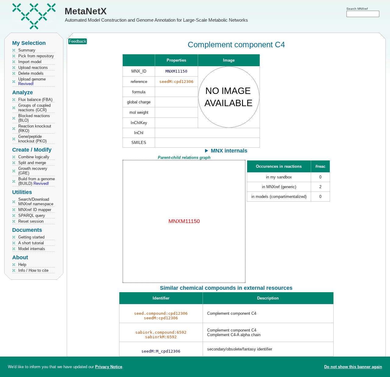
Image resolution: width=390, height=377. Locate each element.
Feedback (77, 41)
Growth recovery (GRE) (32, 170)
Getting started (31, 237)
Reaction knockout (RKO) (34, 128)
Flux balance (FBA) (35, 99)
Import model (29, 61)
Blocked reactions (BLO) (34, 118)
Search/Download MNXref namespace (35, 201)
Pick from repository (36, 56)
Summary (26, 50)
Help (22, 264)
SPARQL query (31, 215)
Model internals (31, 248)
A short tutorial (31, 243)
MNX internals (229, 151)
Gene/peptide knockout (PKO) (32, 138)
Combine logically (33, 157)
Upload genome (32, 81)
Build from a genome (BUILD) (36, 181)
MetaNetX (86, 11)
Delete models (31, 73)
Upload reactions (33, 67)
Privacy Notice (108, 366)
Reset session (31, 221)
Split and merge (32, 162)
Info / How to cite (33, 270)
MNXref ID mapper (34, 209)
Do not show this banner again (353, 366)
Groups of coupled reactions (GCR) (34, 107)
